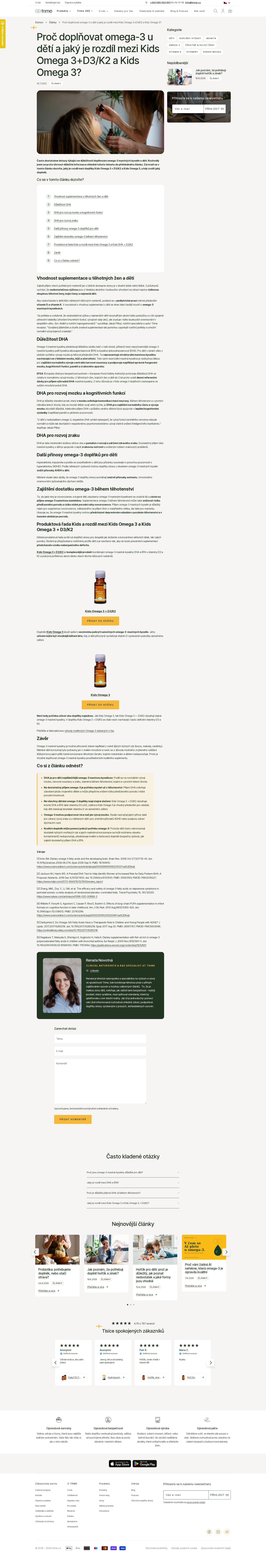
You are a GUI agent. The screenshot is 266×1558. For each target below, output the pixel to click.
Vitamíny (192, 52)
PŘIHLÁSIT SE (214, 108)
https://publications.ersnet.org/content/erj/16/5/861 (118, 945)
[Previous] (35, 1252)
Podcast (135, 1495)
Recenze (71, 1511)
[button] (230, 11)
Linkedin (94, 970)
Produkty (103, 1490)
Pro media (71, 1506)
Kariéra (70, 1516)
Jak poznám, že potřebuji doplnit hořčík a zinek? (210, 72)
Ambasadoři (72, 1526)
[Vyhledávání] (215, 11)
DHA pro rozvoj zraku (66, 220)
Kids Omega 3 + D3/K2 (100, 611)
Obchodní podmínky (156, 1548)
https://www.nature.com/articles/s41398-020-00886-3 (67, 896)
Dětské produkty (106, 1506)
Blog (133, 1490)
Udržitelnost (72, 1495)
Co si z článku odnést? (67, 260)
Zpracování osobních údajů (216, 1548)
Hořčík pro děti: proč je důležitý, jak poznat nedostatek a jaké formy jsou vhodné (153, 1275)
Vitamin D (175, 52)
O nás (38, 2)
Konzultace (104, 1511)
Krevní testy (104, 1495)
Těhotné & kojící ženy (200, 45)
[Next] (226, 1252)
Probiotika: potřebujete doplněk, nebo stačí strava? (54, 1273)
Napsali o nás (73, 1500)
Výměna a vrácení (43, 1516)
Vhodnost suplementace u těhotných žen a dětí (81, 196)
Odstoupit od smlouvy (44, 1521)
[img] (121, 1323)
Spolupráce (72, 1521)
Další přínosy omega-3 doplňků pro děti (76, 228)
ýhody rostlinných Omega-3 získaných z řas (90, 730)
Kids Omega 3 (55, 631)
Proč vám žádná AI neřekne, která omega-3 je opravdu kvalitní (204, 1268)
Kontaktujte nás (53, 2)
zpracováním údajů (196, 1502)
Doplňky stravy (190, 38)
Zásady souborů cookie (184, 1548)
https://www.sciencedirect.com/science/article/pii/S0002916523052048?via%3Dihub (83, 915)
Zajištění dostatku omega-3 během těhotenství (80, 236)
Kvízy (101, 1500)
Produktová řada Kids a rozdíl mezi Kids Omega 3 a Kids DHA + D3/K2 (93, 244)
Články (52, 22)
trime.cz (56, 1548)
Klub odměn (40, 1506)
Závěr (57, 252)
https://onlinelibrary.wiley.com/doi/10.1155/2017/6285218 (67, 930)
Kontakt (38, 1495)
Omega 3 (174, 45)
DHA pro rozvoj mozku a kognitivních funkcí (78, 212)
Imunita (211, 38)
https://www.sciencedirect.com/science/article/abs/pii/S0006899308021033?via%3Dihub (86, 866)
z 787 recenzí (144, 1323)
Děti (172, 38)
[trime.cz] (43, 11)
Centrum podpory (42, 1490)
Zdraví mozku (212, 52)
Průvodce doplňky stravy (142, 1500)
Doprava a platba (73, 2)
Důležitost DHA (62, 204)
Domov (39, 22)
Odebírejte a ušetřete (44, 1511)
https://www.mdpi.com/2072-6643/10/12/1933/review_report (70, 881)
